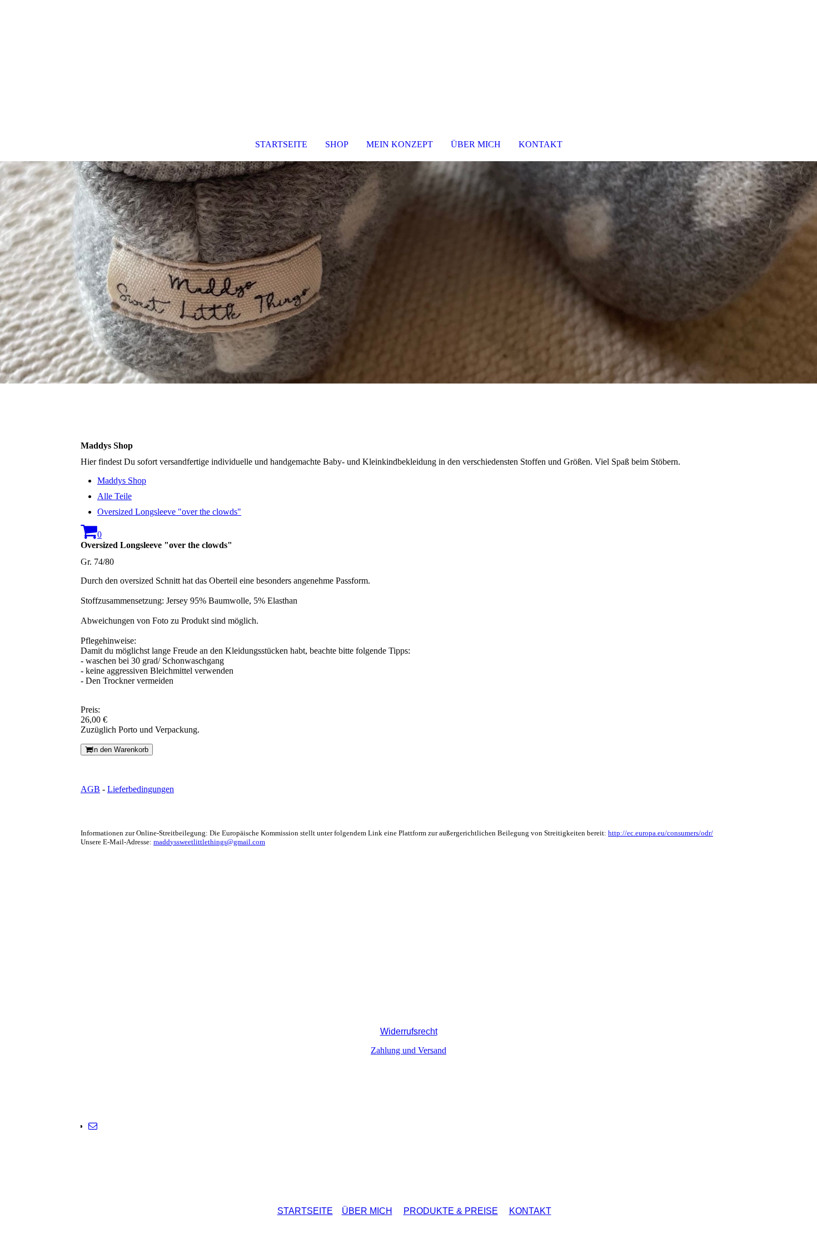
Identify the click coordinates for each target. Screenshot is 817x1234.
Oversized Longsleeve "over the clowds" (169, 511)
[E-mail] (92, 1126)
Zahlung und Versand (408, 1050)
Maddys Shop (121, 480)
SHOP (336, 144)
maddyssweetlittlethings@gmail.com (209, 842)
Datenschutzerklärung (407, 1012)
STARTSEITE (281, 144)
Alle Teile (114, 496)
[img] (408, 59)
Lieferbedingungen (140, 789)
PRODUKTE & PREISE (450, 1211)
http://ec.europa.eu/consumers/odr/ (660, 833)
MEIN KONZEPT (399, 144)
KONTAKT (540, 144)
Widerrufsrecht (408, 1031)
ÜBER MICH (476, 144)
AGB (90, 789)
